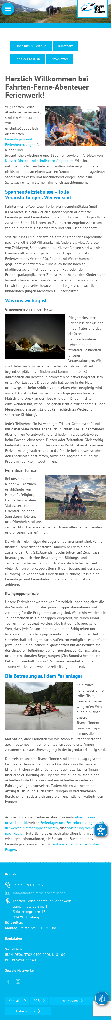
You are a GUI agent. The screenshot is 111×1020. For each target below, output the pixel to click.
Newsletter (59, 58)
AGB (37, 1000)
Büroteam (65, 46)
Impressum (70, 1000)
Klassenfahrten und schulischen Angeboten (39, 160)
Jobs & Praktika (27, 58)
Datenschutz (26, 1011)
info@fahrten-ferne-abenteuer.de (39, 893)
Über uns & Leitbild (30, 46)
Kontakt (15, 1000)
